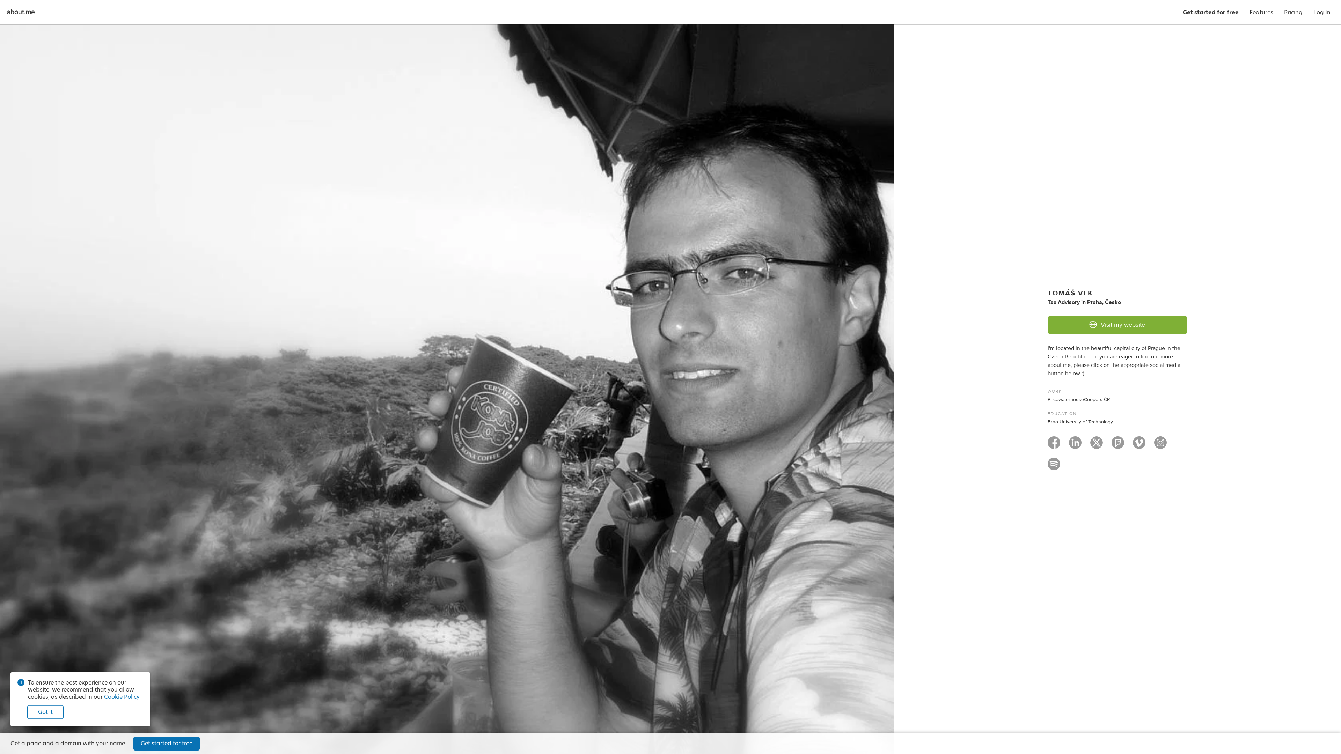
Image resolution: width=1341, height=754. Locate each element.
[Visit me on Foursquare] (1118, 446)
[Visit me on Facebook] (1054, 446)
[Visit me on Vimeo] (1139, 446)
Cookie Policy (121, 697)
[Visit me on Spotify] (1054, 467)
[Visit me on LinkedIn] (1075, 446)
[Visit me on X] (1096, 446)
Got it (45, 712)
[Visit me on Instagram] (1160, 446)
